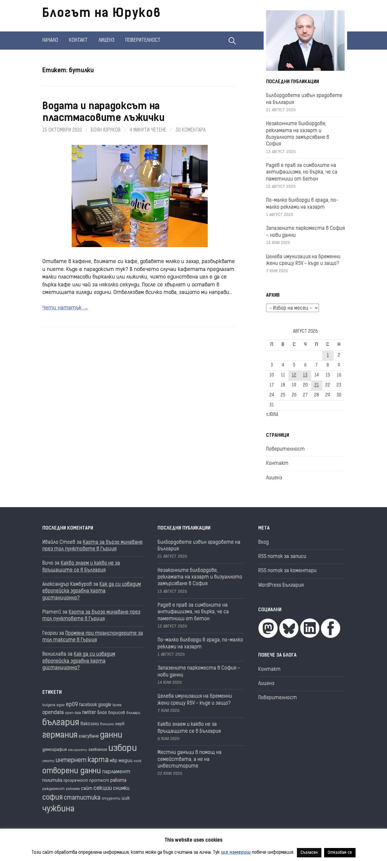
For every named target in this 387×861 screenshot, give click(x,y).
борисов (116, 713)
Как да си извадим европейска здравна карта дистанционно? (91, 591)
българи (133, 713)
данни (111, 736)
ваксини (89, 724)
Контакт (78, 40)
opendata (53, 712)
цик (126, 798)
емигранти (77, 750)
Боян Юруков (106, 130)
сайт (86, 789)
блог (102, 713)
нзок (137, 761)
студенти (111, 799)
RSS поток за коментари (287, 571)
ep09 (72, 704)
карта (98, 760)
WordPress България (281, 585)
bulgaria (48, 705)
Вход (263, 542)
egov (61, 705)
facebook (88, 705)
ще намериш (236, 852)
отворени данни (71, 771)
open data (73, 713)
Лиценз (106, 40)
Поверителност (143, 40)
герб (120, 724)
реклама (73, 789)
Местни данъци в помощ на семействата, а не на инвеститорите (190, 759)
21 (316, 385)
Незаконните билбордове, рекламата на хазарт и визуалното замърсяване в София (200, 577)
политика (52, 780)
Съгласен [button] (309, 853)
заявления (97, 750)
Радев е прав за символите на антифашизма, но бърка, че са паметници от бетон (301, 172)
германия (59, 736)
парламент (116, 772)
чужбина (58, 809)
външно (107, 724)
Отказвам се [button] (340, 853)
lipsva (117, 705)
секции (102, 788)
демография (54, 750)
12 (294, 375)
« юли (272, 414)
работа (118, 780)
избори (122, 748)
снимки (121, 788)
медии (125, 760)
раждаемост (53, 789)
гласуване (89, 736)
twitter (89, 712)
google (104, 705)
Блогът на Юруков (101, 14)
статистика (82, 798)
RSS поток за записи (282, 556)
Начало (50, 40)
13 (305, 375)
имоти (48, 761)
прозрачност (75, 781)
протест (99, 781)
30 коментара (190, 130)
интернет (71, 761)
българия (60, 723)
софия (52, 797)
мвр (113, 761)
